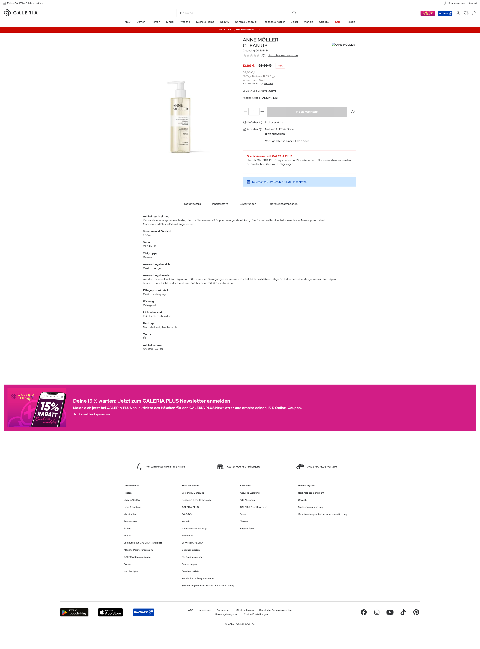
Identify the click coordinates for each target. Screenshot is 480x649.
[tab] (180, 117)
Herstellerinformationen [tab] (283, 204)
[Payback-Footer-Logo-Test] (143, 612)
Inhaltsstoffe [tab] (220, 204)
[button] (25, 3)
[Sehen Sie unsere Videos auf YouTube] (390, 612)
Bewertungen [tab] (248, 204)
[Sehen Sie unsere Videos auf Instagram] (377, 612)
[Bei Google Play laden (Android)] (74, 612)
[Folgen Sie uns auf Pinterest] (416, 612)
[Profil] (457, 13)
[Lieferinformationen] (261, 122)
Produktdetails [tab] (191, 204)
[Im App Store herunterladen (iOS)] (110, 612)
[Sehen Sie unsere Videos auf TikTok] (403, 612)
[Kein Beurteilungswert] (252, 55)
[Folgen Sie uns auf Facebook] (364, 612)
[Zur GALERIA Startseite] (21, 13)
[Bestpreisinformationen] (273, 76)
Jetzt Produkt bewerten (283, 55)
